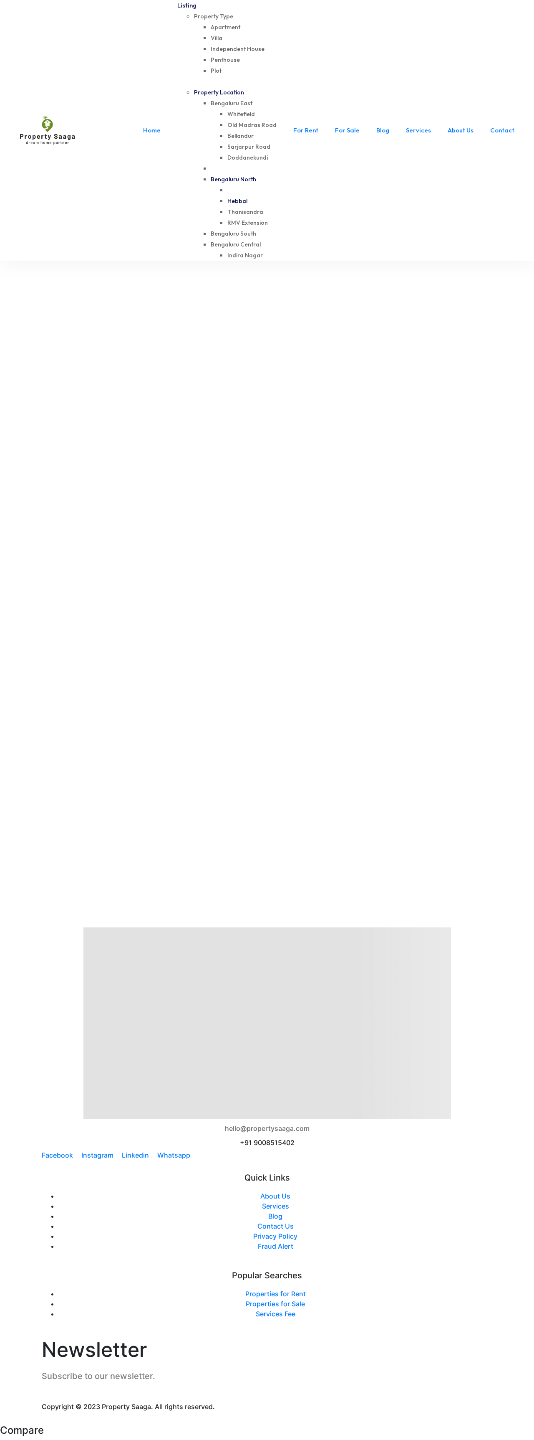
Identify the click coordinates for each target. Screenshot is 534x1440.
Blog (275, 1216)
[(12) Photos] (37, 626)
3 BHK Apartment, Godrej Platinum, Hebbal (112, 436)
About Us (275, 1196)
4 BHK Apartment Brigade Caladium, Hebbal (352, 436)
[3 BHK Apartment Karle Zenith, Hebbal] (386, 559)
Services (275, 1206)
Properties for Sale (275, 1304)
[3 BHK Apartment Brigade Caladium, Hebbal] (148, 559)
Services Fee (275, 1314)
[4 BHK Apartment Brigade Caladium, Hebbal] (386, 344)
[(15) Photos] (37, 411)
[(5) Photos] (275, 411)
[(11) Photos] (275, 626)
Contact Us (275, 1226)
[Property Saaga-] (48, 130)
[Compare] (45, 411)
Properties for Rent (275, 1294)
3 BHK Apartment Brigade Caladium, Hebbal (114, 651)
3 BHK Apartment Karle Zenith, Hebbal (342, 651)
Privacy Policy (275, 1236)
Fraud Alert (275, 1246)
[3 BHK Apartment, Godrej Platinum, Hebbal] (148, 344)
